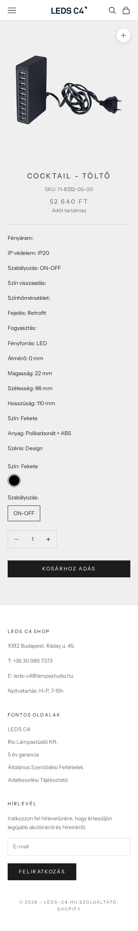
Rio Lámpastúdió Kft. (33, 741)
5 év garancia (23, 754)
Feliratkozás (42, 871)
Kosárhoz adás (68, 568)
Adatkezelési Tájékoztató (38, 779)
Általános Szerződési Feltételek (45, 767)
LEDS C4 (19, 729)
